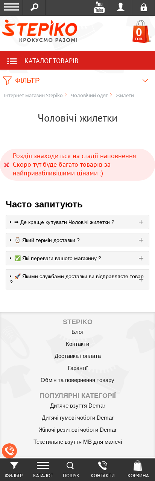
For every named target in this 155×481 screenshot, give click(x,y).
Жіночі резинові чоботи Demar (78, 429)
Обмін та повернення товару (77, 380)
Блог (77, 332)
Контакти (77, 344)
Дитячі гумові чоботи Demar (78, 417)
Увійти (120, 7)
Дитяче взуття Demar (77, 405)
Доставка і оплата (78, 356)
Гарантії (78, 368)
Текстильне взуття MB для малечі (77, 441)
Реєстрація (143, 7)
